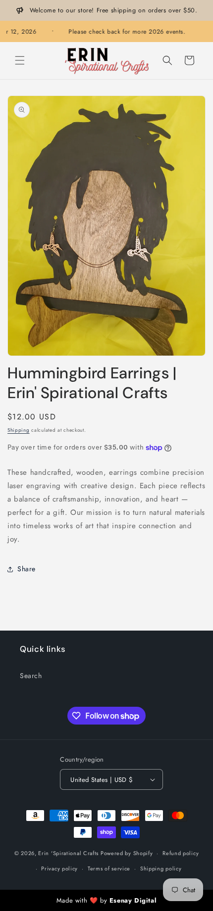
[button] (20, 60)
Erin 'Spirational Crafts (68, 853)
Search (31, 676)
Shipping (18, 430)
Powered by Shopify (127, 853)
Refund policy (180, 853)
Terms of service (109, 868)
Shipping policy (161, 868)
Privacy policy (59, 868)
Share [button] (26, 569)
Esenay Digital (133, 900)
